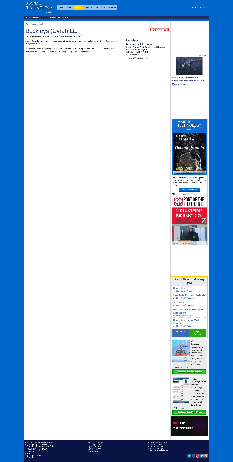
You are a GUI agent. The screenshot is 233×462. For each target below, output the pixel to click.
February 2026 (189, 129)
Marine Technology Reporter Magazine (40, 442)
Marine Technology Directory (37, 450)
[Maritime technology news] (39, 9)
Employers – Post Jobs (197, 332)
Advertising (111, 8)
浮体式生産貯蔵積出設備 (158, 442)
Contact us (31, 452)
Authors (29, 453)
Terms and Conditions (34, 455)
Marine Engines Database (159, 450)
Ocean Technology (95, 446)
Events (86, 8)
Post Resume (180, 331)
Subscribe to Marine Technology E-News (41, 446)
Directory (78, 8)
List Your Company (32, 17)
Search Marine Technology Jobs (189, 281)
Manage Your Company (59, 17)
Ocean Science (93, 450)
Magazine (69, 8)
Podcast (94, 8)
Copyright (30, 457)
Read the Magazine (189, 189)
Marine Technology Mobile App (37, 448)
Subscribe (189, 372)
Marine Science (93, 452)
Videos (102, 8)
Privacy (29, 459)
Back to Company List (34, 23)
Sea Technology (94, 444)
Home (60, 8)
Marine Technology (95, 448)
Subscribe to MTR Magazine (37, 444)
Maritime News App (156, 448)
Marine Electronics (156, 446)
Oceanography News (95, 442)
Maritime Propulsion (157, 444)
